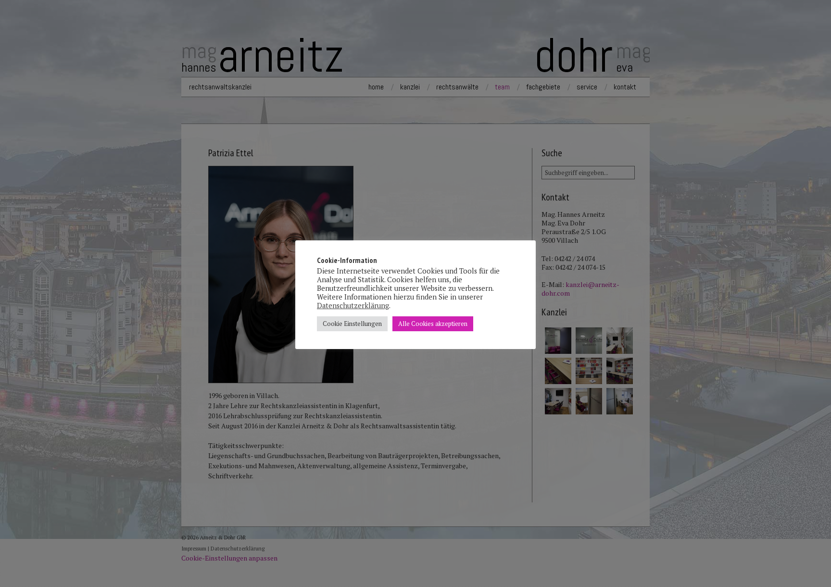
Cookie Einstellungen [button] (352, 323)
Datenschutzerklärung (353, 305)
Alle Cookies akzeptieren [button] (432, 323)
